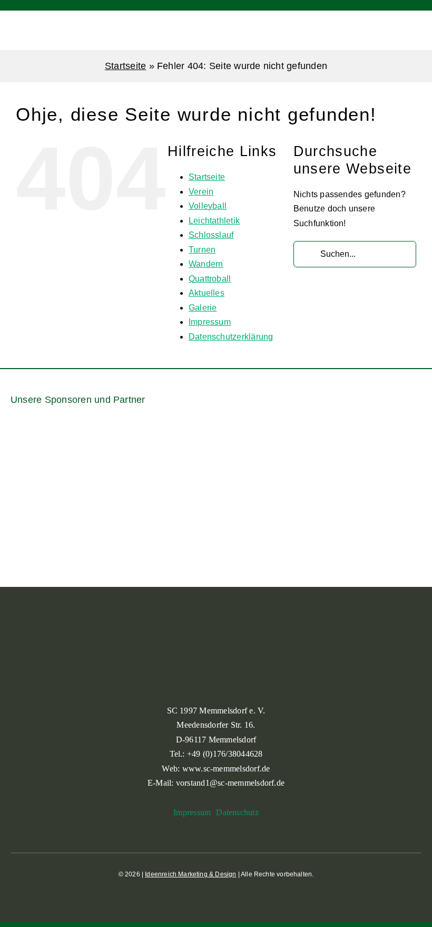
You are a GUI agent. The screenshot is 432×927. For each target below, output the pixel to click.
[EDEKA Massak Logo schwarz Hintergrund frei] (394, 432)
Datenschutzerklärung (231, 336)
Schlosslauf (211, 234)
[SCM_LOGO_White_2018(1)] (29, 21)
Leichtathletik (214, 220)
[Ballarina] (38, 451)
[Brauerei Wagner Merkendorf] (109, 432)
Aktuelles (206, 292)
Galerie (203, 307)
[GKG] (130, 513)
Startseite (125, 66)
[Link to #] (397, 31)
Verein (201, 191)
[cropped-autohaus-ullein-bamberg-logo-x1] (180, 450)
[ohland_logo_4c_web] (386, 497)
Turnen (202, 249)
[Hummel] (215, 497)
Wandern (206, 263)
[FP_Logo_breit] (45, 517)
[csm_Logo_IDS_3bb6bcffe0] (251, 440)
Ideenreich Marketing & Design (190, 874)
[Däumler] (323, 444)
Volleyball (208, 205)
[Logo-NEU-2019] (301, 513)
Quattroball (210, 278)
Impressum (210, 321)
